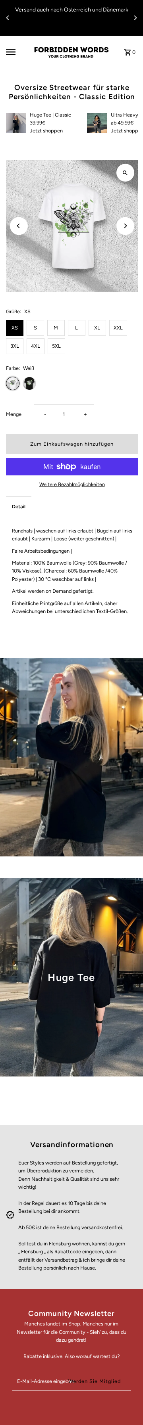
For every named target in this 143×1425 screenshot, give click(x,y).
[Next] (135, 18)
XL (97, 328)
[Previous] (8, 18)
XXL (118, 328)
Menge (13, 414)
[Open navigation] (16, 52)
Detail (18, 506)
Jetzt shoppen (46, 131)
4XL (35, 346)
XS (15, 328)
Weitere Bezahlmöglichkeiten (72, 484)
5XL (56, 346)
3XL (14, 346)
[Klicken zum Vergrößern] (125, 173)
